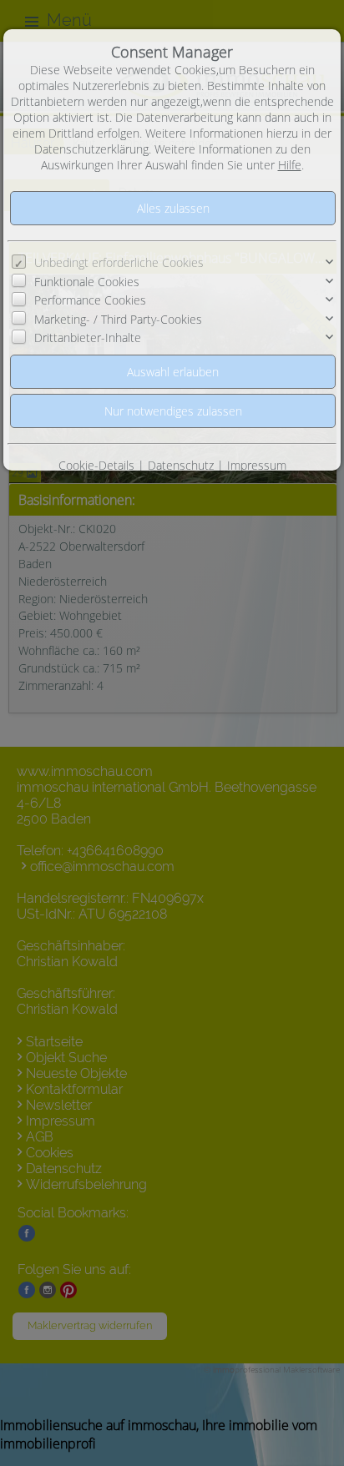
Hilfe (289, 165)
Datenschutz (181, 465)
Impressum (256, 465)
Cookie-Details (96, 465)
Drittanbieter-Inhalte (87, 337)
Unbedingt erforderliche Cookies (119, 262)
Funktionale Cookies (86, 282)
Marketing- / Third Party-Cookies (118, 319)
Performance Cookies (90, 300)
